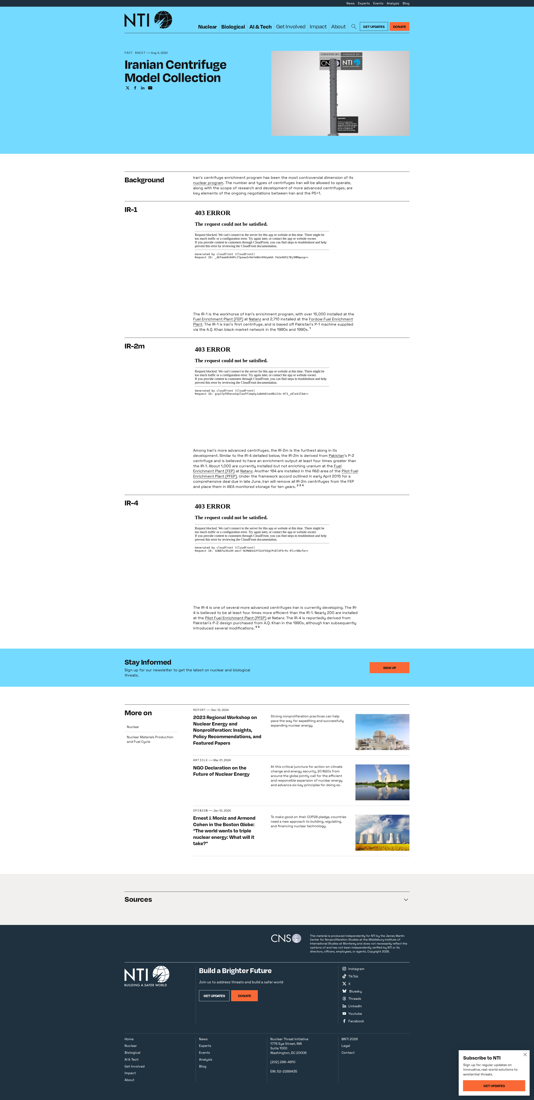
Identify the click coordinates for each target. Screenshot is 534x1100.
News (350, 3)
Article (200, 760)
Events (378, 3)
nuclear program (208, 182)
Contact (348, 1052)
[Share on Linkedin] (142, 88)
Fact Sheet (135, 53)
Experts (364, 3)
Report (199, 710)
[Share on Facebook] (135, 88)
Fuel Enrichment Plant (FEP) (218, 319)
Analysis (393, 3)
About (338, 26)
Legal (345, 1046)
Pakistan (336, 455)
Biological (233, 26)
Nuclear (207, 26)
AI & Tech (260, 26)
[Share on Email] (150, 88)
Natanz (255, 319)
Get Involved (291, 26)
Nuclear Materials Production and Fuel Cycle (150, 739)
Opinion (200, 811)
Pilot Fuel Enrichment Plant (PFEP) (235, 617)
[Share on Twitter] (127, 88)
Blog (406, 3)
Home (129, 1039)
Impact (318, 26)
